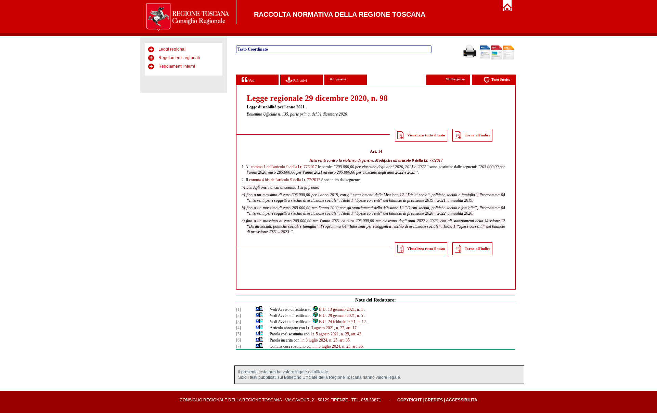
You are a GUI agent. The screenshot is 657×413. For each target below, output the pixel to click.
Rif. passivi (338, 79)
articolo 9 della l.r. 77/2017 (420, 160)
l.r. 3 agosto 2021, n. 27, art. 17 (331, 327)
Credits (434, 400)
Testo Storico (500, 79)
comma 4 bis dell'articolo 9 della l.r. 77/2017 (284, 179)
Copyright (409, 400)
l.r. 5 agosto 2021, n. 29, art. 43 (336, 334)
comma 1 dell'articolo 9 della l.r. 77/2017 (284, 166)
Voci (251, 80)
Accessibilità (461, 400)
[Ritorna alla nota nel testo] (257, 309)
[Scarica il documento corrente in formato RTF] (485, 57)
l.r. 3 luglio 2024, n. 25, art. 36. (338, 346)
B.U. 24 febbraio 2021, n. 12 (342, 321)
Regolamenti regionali (179, 57)
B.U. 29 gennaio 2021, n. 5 (341, 315)
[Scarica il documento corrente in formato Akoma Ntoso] (508, 58)
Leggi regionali (172, 49)
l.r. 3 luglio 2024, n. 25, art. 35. (325, 340)
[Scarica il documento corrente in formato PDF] (496, 58)
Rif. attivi (299, 80)
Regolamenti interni (176, 66)
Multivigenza (455, 79)
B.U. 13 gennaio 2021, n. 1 (341, 309)
